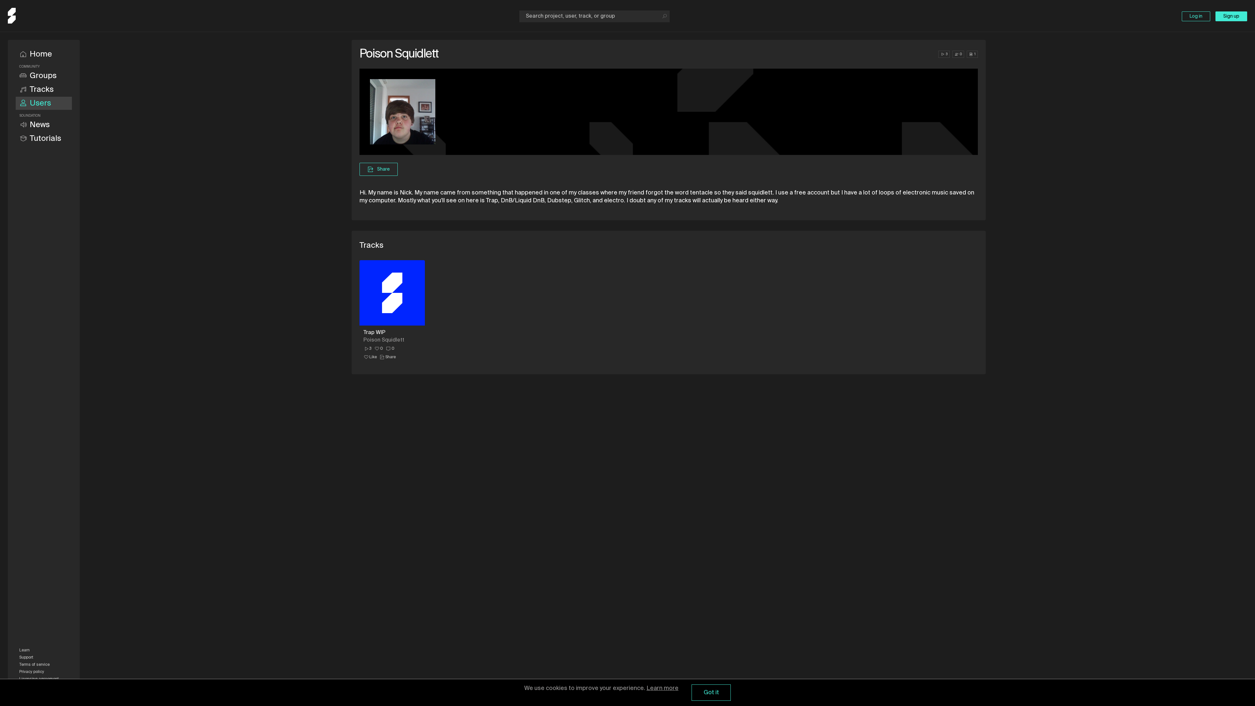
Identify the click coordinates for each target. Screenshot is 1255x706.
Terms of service (34, 665)
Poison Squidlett (383, 340)
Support (26, 658)
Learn (24, 650)
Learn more (662, 688)
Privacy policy (31, 672)
